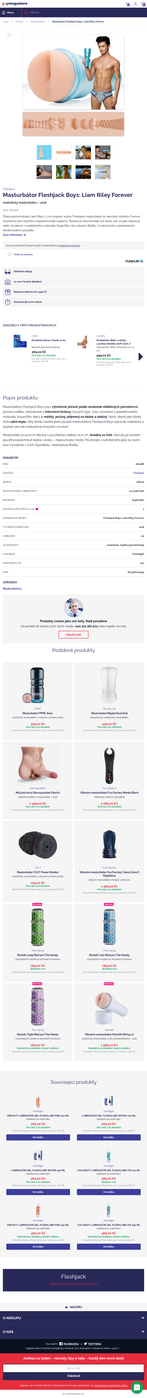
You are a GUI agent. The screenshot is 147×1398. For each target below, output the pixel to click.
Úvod (5, 21)
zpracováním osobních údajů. (111, 1385)
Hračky (19, 21)
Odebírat (73, 1376)
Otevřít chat (73, 634)
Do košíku (38, 1137)
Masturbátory (38, 21)
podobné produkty (69, 245)
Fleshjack (9, 189)
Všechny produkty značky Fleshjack (73, 1284)
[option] (41, 349)
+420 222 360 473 (86, 626)
